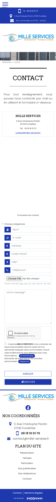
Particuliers (27, 463)
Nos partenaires (27, 468)
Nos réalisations (27, 473)
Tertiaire (27, 458)
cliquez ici (24, 361)
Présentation (7, 62)
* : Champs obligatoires (13, 224)
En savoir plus (26, 355)
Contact (43, 20)
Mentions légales (33, 492)
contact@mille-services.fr (28, 132)
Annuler (28, 373)
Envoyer (29, 382)
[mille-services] (28, 37)
